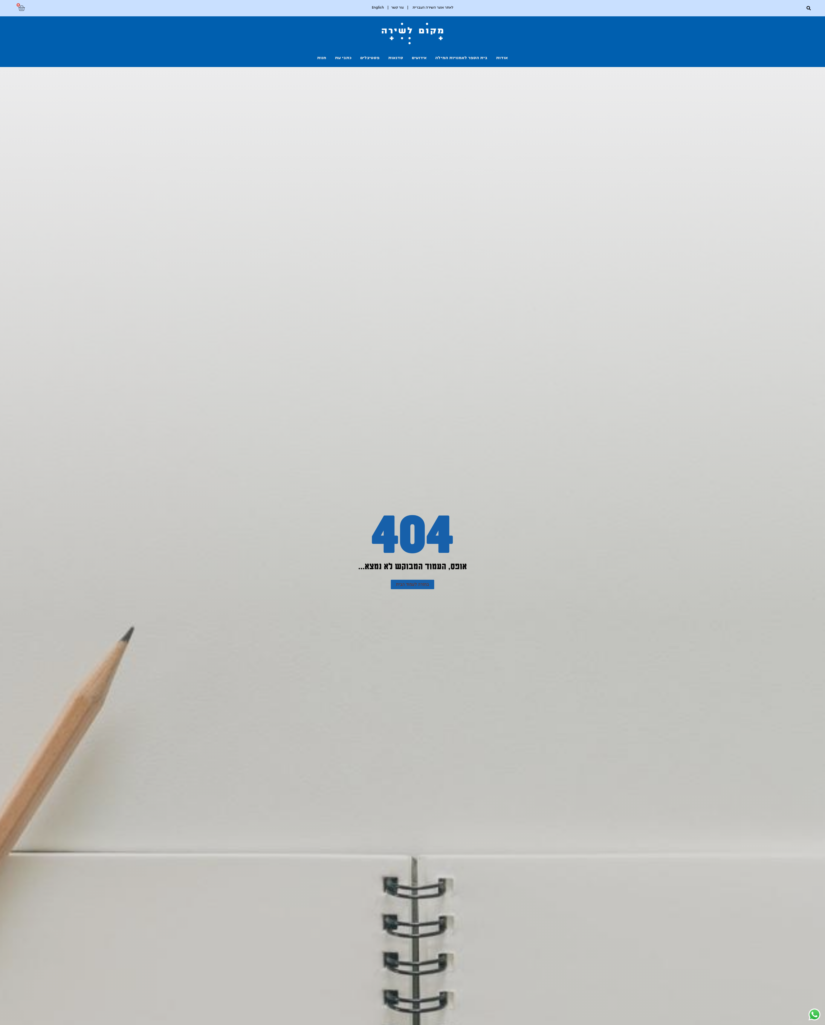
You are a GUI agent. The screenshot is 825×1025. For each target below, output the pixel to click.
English (378, 7)
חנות (321, 58)
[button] (808, 8)
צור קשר (397, 7)
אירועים (419, 58)
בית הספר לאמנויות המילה (461, 58)
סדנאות (395, 58)
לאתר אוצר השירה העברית (432, 7)
